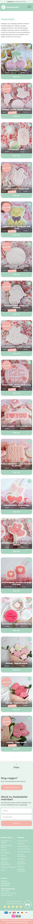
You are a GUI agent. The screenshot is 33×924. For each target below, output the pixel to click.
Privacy (3, 870)
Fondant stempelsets (21, 855)
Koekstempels (22, 846)
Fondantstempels (23, 851)
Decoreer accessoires (21, 862)
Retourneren (5, 852)
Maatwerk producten (21, 870)
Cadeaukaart (5, 883)
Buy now (16, 77)
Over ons (4, 881)
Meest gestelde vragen (6, 846)
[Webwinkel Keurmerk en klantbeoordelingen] (16, 917)
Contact (4, 855)
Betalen (4, 850)
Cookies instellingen (8, 867)
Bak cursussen (22, 841)
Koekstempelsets (23, 849)
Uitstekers (21, 859)
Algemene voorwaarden (5, 863)
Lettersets (21, 843)
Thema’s (20, 866)
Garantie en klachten (5, 859)
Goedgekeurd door (16, 1)
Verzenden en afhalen (6, 841)
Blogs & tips (5, 885)
